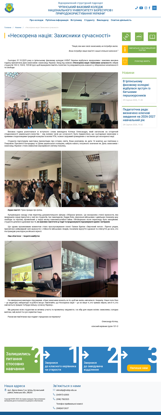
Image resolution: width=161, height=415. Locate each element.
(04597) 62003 (62, 395)
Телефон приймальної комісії (69, 404)
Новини (18, 27)
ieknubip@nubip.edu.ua (66, 390)
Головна (7, 27)
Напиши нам (139, 368)
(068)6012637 (62, 408)
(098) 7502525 (62, 399)
